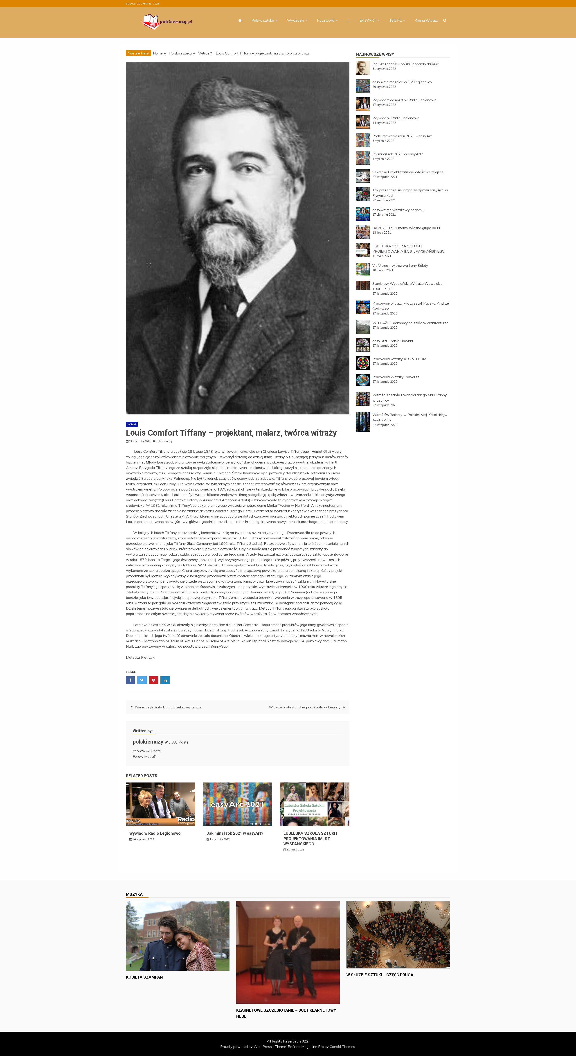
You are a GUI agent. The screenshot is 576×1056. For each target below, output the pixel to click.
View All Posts (149, 750)
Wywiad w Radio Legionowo (155, 833)
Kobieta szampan (144, 977)
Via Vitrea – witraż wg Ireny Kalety (400, 265)
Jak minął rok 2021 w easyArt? (235, 833)
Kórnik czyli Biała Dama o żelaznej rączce (168, 707)
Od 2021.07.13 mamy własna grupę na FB (406, 228)
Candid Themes (342, 1046)
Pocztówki (325, 20)
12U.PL (395, 20)
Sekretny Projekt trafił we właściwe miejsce (407, 172)
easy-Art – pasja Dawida (392, 341)
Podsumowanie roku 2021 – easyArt (402, 136)
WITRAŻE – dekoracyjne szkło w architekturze (410, 323)
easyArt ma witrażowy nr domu (397, 210)
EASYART (368, 20)
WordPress (263, 1046)
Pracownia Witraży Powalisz (395, 377)
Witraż (132, 424)
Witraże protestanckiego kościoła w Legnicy (305, 707)
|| (348, 20)
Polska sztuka (263, 20)
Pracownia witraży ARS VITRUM (399, 359)
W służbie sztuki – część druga (379, 974)
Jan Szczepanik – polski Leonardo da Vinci (405, 64)
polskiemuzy (148, 742)
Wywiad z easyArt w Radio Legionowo (404, 100)
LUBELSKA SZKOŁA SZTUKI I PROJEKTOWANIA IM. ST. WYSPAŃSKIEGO (310, 838)
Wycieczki (295, 20)
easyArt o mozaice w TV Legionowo (402, 82)
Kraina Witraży (427, 20)
